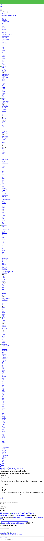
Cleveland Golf (3, 62)
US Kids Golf (3, 64)
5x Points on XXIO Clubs (4, 37)
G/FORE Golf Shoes (4, 235)
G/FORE (3, 254)
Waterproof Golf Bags (4, 111)
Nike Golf (3, 183)
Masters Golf (3, 399)
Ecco (2, 249)
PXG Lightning (3, 38)
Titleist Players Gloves (4, 162)
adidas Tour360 (3, 232)
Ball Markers (4, 71)
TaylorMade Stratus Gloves (5, 163)
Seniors (1, 5)
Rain (3, 167)
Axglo (2, 364)
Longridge (3, 153)
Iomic (2, 393)
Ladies (1, 4)
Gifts (2, 318)
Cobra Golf (3, 59)
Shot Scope (3, 421)
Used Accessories (3, 277)
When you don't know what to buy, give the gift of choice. (8, 533)
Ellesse (2, 381)
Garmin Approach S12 (4, 297)
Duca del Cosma (3, 379)
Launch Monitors (4, 294)
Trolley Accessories (4, 267)
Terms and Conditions (11, 534)
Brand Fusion (3, 369)
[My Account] (1, 10)
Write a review (1, 498)
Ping (2, 123)
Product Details (3, 478)
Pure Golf (3, 415)
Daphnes (3, 288)
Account (2, 8)
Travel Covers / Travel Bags (5, 102)
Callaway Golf (3, 178)
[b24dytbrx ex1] (2, 469)
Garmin (2, 309)
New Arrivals (3, 50)
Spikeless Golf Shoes (4, 230)
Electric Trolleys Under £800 (5, 137)
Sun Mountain (3, 152)
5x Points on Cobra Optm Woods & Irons (6, 35)
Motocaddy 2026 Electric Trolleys (5, 135)
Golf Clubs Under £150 (4, 326)
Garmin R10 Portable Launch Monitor (6, 298)
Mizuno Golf (3, 252)
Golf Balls (3, 67)
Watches (3, 257)
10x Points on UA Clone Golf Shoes (6, 229)
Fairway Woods (4, 27)
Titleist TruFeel (3, 79)
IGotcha (2, 392)
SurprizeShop (3, 431)
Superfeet (3, 429)
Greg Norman (3, 391)
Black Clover (3, 342)
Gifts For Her (3, 324)
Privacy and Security (16, 534)
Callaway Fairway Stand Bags (5, 106)
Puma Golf (3, 218)
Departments (3, 15)
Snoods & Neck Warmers (5, 195)
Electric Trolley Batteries (5, 133)
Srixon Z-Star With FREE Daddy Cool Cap (6, 73)
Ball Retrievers (4, 70)
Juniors (3, 206)
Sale (6, 15)
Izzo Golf (3, 315)
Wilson (2, 60)
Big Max (3, 126)
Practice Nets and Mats (5, 259)
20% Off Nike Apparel (4, 200)
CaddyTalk (3, 371)
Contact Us (9, 15)
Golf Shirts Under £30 (4, 325)
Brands (5, 15)
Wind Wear (4, 194)
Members (8, 534)
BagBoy (2, 365)
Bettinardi (3, 366)
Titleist (2, 90)
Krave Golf (3, 395)
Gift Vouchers (3, 56)
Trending (3, 84)
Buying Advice (3, 55)
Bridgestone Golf (3, 93)
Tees (3, 261)
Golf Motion (3, 387)
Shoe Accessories (4, 227)
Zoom (2, 443)
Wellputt (2, 438)
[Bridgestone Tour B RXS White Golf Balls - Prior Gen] (7, 512)
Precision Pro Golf (4, 412)
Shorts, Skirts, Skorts (5, 188)
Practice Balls (4, 69)
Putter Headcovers (4, 273)
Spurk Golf (3, 425)
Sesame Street (3, 420)
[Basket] (0, 10)
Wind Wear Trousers (4, 196)
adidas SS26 (3, 201)
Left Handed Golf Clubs (4, 43)
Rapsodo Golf (3, 417)
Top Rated (3, 51)
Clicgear (2, 148)
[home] (0, 468)
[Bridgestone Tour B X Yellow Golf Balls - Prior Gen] (6, 522)
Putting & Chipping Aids (5, 269)
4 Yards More (3, 361)
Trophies (3, 321)
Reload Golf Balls (4, 418)
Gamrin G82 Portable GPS (4, 300)
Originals (3, 407)
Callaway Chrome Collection (5, 75)
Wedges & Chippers (5, 30)
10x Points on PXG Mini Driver (5, 39)
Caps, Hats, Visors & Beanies (6, 189)
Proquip (2, 222)
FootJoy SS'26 (3, 202)
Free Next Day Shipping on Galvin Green (6, 199)
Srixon (2, 426)
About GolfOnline (5, 534)
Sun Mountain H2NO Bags (5, 108)
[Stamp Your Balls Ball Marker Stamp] (18, 514)
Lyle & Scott (3, 398)
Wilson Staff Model (4, 80)
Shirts (3, 186)
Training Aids (4, 268)
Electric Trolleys (4, 131)
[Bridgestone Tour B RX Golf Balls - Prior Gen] (16, 513)
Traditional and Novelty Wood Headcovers (7, 271)
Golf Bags (3, 99)
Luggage (3, 103)
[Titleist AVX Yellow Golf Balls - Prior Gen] (34, 512)
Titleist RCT (3, 78)
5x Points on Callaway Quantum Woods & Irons (7, 33)
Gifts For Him (4, 320)
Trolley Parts (4, 132)
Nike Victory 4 (3, 234)
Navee (2, 403)
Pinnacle (3, 411)
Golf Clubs (3, 26)
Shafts (3, 266)
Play (1, 6)
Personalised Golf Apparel (4, 328)
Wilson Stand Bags (4, 109)
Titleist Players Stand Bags (4, 105)
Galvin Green (3, 220)
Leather (3, 165)
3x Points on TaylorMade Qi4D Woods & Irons (7, 34)
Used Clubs (3, 54)
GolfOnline (3, 96)
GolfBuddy (3, 313)
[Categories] (0, 9)
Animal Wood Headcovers (5, 270)
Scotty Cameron (3, 419)
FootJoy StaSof (3, 161)
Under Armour (3, 181)
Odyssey (3, 61)
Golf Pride (3, 289)
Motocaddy (3, 402)
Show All (3, 48)
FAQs (19, 534)
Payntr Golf (3, 409)
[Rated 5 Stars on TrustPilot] (6, 467)
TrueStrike (3, 435)
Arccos (2, 310)
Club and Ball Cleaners (5, 258)
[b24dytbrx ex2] (14, 469)
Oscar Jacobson (3, 408)
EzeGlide (3, 382)
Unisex (3, 208)
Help (0, 7)
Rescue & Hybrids (4, 29)
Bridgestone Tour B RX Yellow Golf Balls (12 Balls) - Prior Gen (15, 468)
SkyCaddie (3, 311)
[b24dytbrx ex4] (10, 469)
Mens (3, 45)
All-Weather (4, 166)
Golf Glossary (3, 460)
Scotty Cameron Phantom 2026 (5, 41)
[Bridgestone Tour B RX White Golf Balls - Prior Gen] (7, 521)
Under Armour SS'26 (4, 203)
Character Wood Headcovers (5, 272)
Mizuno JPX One (3, 40)
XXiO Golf (3, 94)
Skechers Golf (3, 250)
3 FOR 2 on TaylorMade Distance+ (5, 74)
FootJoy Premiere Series (4, 233)
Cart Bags (3, 100)
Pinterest (3, 463)
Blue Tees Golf (3, 314)
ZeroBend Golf (3, 442)
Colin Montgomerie (4, 376)
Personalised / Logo (4, 118)
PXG (2, 63)
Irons (3, 28)
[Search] (1, 9)
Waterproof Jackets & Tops (5, 192)
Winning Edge (3, 440)
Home (1, 15)
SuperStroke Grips (4, 430)
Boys (3, 47)
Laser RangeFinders (4, 293)
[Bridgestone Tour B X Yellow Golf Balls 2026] (5, 523)
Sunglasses (3, 190)
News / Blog (3, 458)
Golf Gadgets (3, 292)
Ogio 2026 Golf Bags (4, 107)
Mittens (3, 168)
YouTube (3, 462)
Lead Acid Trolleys (4, 140)
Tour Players (3, 459)
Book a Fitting (14, 15)
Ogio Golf (3, 127)
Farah (2, 383)
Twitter (3, 461)
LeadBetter (3, 396)
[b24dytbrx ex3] (6, 469)
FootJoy (2, 176)
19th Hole (11, 15)
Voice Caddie (3, 437)
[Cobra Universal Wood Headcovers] (28, 517)
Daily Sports (3, 378)
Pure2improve (3, 416)
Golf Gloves (3, 174)
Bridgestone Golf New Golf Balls (4, 468)
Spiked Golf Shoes (4, 231)
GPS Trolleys (3, 139)
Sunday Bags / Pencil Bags (5, 101)
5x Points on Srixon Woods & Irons (5, 36)
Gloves (3, 157)
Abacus (2, 221)
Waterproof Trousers (4, 193)
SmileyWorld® (3, 424)
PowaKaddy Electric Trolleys (5, 136)
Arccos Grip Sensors (4, 299)
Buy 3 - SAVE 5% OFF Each (5, 159)
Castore (2, 373)
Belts (3, 191)
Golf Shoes (3, 226)
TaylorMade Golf (3, 58)
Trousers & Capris (4, 187)
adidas (2, 217)
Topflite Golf (3, 434)
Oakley (2, 253)
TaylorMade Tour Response (5, 77)
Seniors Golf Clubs (4, 42)
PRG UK (3, 413)
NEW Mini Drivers (4, 32)
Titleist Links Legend (4, 110)
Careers (21, 534)
